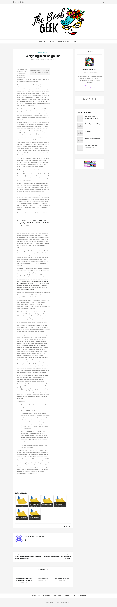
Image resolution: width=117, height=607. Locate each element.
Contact (74, 41)
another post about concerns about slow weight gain (33, 212)
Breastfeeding (43, 52)
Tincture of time (43, 578)
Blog (45, 41)
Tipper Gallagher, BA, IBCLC (49, 59)
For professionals (62, 41)
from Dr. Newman (29, 289)
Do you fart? (88, 131)
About (52, 41)
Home (40, 41)
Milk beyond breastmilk (62, 578)
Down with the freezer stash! (92, 138)
